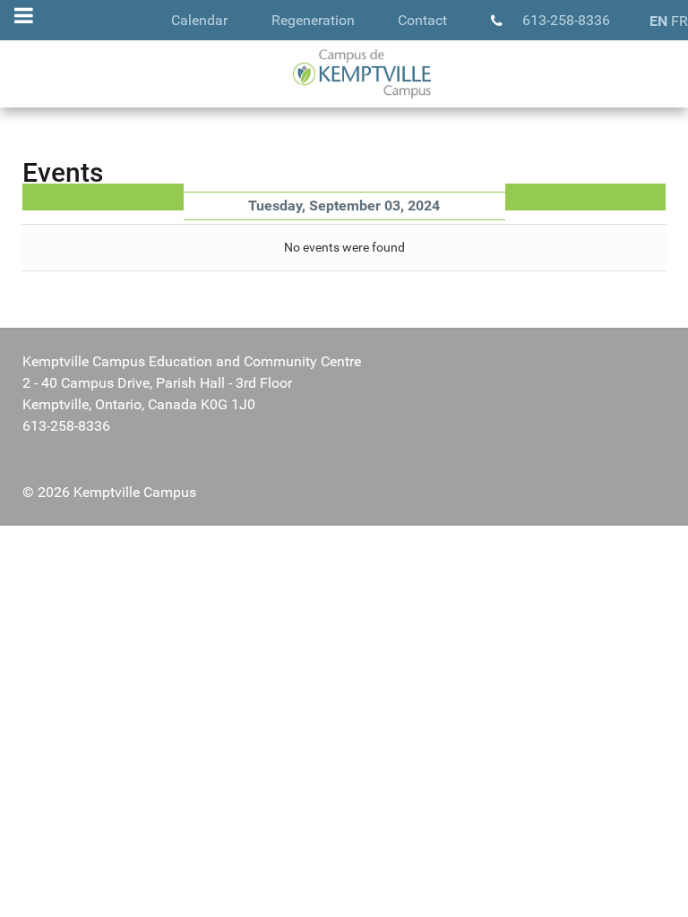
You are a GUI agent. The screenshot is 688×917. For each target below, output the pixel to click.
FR (679, 21)
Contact (422, 20)
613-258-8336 (566, 20)
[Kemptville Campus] (344, 73)
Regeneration (313, 20)
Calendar (199, 20)
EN (658, 21)
